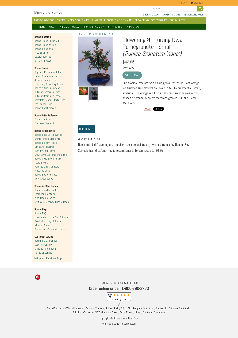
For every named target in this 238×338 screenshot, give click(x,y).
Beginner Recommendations (48, 72)
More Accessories (43, 178)
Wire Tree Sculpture (44, 198)
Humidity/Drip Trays (44, 151)
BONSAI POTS (177, 20)
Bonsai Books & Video (45, 174)
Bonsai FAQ (40, 213)
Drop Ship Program (132, 308)
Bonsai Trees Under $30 (47, 41)
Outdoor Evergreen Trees (47, 92)
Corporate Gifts (42, 119)
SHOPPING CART (151, 14)
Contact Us (162, 308)
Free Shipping (41, 52)
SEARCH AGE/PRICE (193, 14)
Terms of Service (43, 253)
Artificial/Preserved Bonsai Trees (51, 202)
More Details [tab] (86, 129)
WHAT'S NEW (132, 26)
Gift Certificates (43, 60)
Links (138, 312)
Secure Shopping (43, 244)
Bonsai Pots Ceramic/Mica (48, 135)
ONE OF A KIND (124, 20)
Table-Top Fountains (45, 194)
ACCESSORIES (159, 20)
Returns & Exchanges (45, 240)
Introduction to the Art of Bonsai (51, 217)
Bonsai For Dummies (45, 108)
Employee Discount (44, 123)
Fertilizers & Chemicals (46, 166)
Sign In (184, 2)
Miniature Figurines (44, 147)
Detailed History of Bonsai (48, 221)
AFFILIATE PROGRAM (69, 26)
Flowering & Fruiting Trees (48, 84)
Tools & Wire (41, 162)
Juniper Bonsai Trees (45, 80)
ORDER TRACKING (171, 14)
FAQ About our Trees (107, 312)
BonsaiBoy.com (54, 308)
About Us (149, 308)
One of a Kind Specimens (47, 88)
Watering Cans (42, 170)
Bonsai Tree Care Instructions (50, 229)
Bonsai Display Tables (45, 143)
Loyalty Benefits (42, 56)
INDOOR (108, 20)
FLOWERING (142, 20)
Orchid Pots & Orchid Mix (47, 139)
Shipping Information (45, 248)
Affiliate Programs (74, 308)
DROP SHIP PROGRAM (93, 26)
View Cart (199, 2)
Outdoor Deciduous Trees (47, 96)
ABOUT (52, 26)
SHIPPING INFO (115, 26)
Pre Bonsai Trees (43, 104)
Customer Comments (154, 312)
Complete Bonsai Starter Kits (49, 100)
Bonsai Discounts (43, 49)
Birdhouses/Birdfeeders (46, 190)
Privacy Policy (113, 308)
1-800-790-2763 (44, 20)
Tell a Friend (126, 312)
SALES (85, 20)
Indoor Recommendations (47, 76)
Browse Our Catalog (180, 308)
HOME (42, 26)
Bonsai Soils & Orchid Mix (47, 158)
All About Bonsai (42, 225)
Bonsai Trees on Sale (45, 45)
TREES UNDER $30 (68, 20)
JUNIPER (96, 20)
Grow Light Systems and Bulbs (50, 155)
